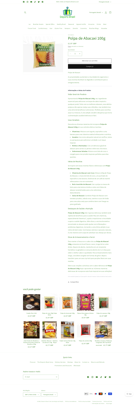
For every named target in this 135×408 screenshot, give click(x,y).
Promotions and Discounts (63, 365)
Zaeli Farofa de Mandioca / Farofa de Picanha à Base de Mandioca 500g (31, 342)
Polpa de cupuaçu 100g (103, 313)
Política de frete (108, 401)
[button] (25, 12)
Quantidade (71, 50)
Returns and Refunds (97, 362)
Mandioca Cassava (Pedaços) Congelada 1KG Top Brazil (103, 341)
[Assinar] (56, 377)
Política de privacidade (84, 401)
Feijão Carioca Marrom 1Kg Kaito (67, 341)
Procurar (33, 362)
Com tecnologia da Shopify (56, 401)
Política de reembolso (70, 401)
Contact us (85, 362)
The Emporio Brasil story (45, 362)
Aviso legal (109, 403)
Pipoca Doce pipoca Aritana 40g (85, 314)
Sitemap (70, 362)
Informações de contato (98, 403)
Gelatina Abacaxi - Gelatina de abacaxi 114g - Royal (50, 341)
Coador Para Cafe (31, 313)
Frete (69, 46)
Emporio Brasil (45, 401)
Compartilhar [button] (74, 282)
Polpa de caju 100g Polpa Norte (49, 314)
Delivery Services (60, 362)
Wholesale (77, 365)
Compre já (89, 66)
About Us (77, 362)
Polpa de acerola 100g (85, 341)
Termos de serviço (97, 401)
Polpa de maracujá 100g (67, 313)
